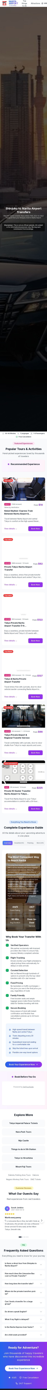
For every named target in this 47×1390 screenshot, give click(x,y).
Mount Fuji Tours (23, 1166)
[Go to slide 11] (29, 670)
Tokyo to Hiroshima (23, 1158)
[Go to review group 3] (24, 1237)
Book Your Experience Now (22, 1064)
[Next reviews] (41, 1220)
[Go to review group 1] (20, 1237)
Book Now (35, 529)
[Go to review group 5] (27, 1237)
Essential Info (19, 843)
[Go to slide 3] (23, 499)
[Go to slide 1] (21, 499)
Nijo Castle (23, 1140)
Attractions (35, 3)
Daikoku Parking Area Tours (19, 1175)
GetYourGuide (28, 1087)
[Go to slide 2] (22, 499)
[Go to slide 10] (28, 670)
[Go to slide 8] (26, 670)
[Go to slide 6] (26, 558)
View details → (10, 529)
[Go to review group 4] (26, 1237)
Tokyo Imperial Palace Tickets (23, 1123)
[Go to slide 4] (24, 499)
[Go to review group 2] (22, 1237)
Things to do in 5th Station (23, 1149)
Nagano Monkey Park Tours (17, 1179)
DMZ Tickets (36, 1179)
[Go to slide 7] (27, 558)
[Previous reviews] (5, 1220)
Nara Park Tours (23, 1132)
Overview (7, 843)
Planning (30, 843)
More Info (40, 843)
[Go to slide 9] (27, 670)
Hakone (36, 1175)
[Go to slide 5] (26, 499)
